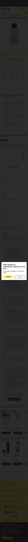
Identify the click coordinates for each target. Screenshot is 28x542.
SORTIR (20, 277)
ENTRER (8, 277)
